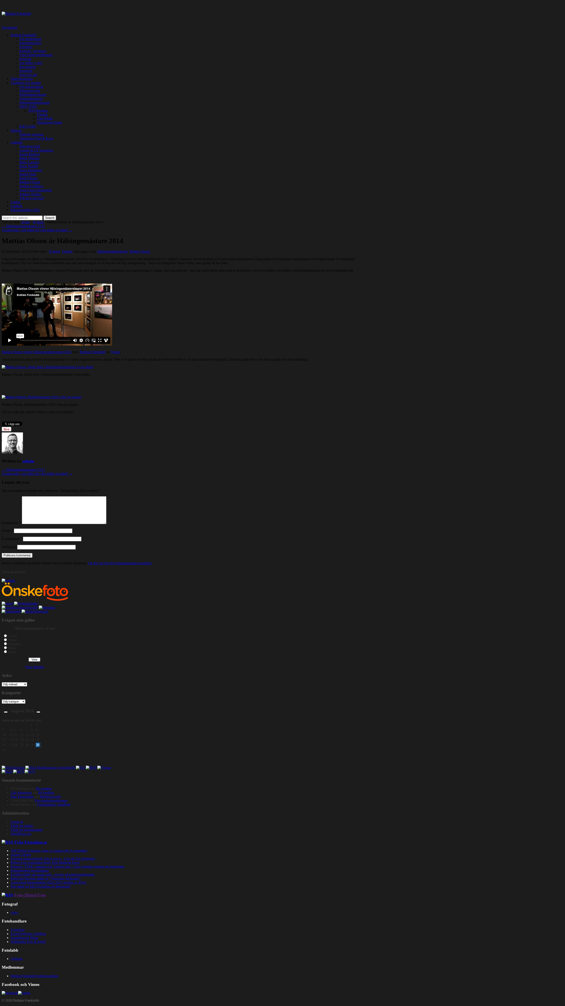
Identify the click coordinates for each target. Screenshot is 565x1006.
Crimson (17, 959)
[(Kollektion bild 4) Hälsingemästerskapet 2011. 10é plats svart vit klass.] (91, 767)
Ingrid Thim (27, 174)
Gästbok (16, 206)
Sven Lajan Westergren (35, 190)
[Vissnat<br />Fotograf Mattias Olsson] (104, 767)
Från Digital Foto (30, 895)
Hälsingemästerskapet (34, 102)
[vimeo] (24, 993)
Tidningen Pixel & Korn (36, 138)
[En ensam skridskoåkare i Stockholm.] (50, 767)
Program (25, 59)
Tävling (67, 251)
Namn (7, 530)
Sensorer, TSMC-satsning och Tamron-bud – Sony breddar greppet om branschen (67, 866)
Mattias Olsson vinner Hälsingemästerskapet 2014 (36, 352)
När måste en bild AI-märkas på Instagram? (41, 886)
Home (25, 222)
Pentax (12, 648)
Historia (16, 130)
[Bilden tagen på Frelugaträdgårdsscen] (80, 767)
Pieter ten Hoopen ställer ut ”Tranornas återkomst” (46, 878)
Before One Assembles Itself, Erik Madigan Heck (45, 862)
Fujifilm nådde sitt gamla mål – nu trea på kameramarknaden (53, 874)
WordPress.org (21, 833)
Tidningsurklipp (22, 79)
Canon (12, 636)
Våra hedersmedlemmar (36, 55)
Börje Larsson (29, 162)
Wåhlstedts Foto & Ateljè (28, 941)
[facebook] (10, 993)
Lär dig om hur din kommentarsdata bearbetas (120, 563)
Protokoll (25, 71)
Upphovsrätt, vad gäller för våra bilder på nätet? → (37, 230)
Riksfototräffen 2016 (25, 210)
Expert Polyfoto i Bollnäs (28, 934)
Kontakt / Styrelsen (32, 51)
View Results (34, 667)
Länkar (16, 202)
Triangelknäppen (31, 98)
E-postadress (12, 539)
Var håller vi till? (30, 63)
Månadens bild (29, 91)
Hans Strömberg (30, 170)
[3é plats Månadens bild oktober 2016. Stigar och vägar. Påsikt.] (18, 771)
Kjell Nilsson (28, 178)
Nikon (12, 640)
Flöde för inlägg (22, 826)
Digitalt (42, 114)
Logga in (17, 822)
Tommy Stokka (30, 194)
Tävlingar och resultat (26, 83)
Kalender (25, 47)
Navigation (9, 27)
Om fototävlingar (31, 87)
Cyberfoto (18, 930)
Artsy (14, 912)
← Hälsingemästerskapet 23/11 (23, 226)
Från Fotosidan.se (30, 842)
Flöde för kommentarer (27, 830)
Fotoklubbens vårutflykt (53, 804)
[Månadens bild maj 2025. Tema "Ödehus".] (30, 771)
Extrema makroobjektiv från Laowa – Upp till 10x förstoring (53, 858)
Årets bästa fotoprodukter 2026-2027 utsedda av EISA (49, 882)
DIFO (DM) (28, 106)
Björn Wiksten (29, 158)
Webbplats (9, 547)
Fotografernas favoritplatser (30, 870)
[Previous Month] (6, 712)
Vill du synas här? (31, 198)
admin (28, 461)
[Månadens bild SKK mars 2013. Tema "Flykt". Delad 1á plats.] (7, 771)
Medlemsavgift (50, 796)
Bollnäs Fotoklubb (23, 35)
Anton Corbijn (21, 854)
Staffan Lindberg (31, 186)
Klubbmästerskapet (32, 95)
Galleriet (17, 142)
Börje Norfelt (28, 166)
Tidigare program (31, 134)
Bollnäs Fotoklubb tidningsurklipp (34, 976)
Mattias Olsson (29, 182)
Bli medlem (27, 67)
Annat (12, 652)
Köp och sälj (28, 75)
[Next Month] (38, 712)
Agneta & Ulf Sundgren (36, 150)
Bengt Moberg (29, 154)
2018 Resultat (37, 110)
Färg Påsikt (45, 118)
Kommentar (11, 523)
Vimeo (115, 352)
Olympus (14, 644)
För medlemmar (30, 39)
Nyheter (38, 222)
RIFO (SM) (27, 126)
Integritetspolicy (30, 43)
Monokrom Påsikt (49, 122)
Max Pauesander (22, 796)
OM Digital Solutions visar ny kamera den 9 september (49, 851)
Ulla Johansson (21, 792)
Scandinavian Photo (24, 938)
